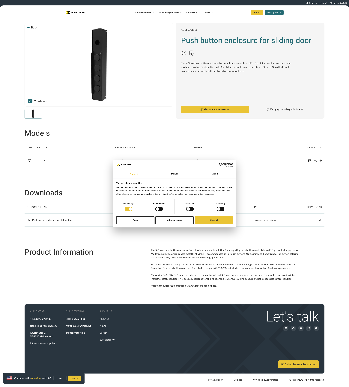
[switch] (159, 209)
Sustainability (107, 339)
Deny (135, 220)
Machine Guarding (75, 318)
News (103, 325)
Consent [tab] (134, 174)
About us (104, 318)
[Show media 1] (33, 114)
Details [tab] (174, 174)
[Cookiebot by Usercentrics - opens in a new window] (221, 165)
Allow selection (174, 220)
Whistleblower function (266, 379)
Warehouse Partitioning (78, 325)
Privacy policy (215, 379)
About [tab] (215, 174)
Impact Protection (75, 332)
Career (103, 332)
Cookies (238, 379)
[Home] (75, 12)
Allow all (214, 220)
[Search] (245, 12)
